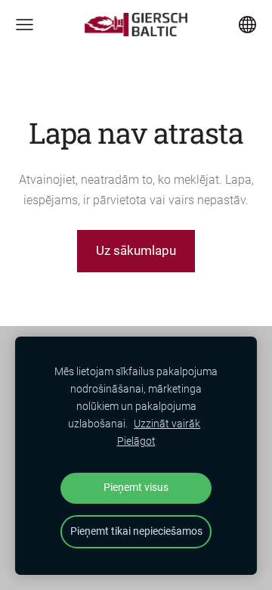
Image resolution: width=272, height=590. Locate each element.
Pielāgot (136, 441)
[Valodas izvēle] (247, 24)
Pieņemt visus (136, 487)
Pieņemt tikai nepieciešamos (136, 531)
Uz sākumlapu (136, 250)
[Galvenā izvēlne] (24, 24)
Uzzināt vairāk (167, 424)
